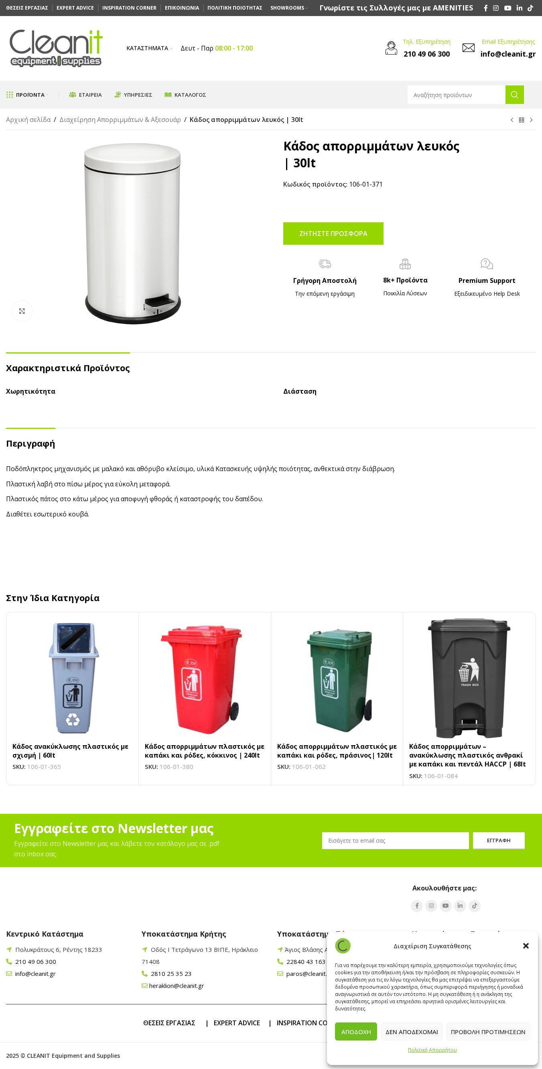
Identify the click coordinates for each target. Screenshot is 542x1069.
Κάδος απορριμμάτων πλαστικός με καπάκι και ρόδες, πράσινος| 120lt (337, 751)
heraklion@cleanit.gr (176, 986)
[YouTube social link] (507, 8)
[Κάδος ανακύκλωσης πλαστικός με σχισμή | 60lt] (72, 678)
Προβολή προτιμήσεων (488, 1032)
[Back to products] (521, 120)
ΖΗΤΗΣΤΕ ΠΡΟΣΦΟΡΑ (333, 233)
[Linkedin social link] (519, 8)
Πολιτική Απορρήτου (432, 1050)
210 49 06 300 (35, 961)
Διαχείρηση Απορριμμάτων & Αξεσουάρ (120, 119)
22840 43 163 (305, 961)
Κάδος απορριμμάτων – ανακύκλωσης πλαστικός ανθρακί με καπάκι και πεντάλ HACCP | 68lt (467, 755)
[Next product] (531, 120)
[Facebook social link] (486, 8)
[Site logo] (56, 47)
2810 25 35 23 (170, 973)
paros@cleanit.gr (309, 973)
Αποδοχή (356, 1032)
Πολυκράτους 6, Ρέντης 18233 (58, 949)
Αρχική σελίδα (28, 119)
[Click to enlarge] (22, 311)
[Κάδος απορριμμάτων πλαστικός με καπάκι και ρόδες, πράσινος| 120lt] (337, 678)
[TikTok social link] (530, 8)
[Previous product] (512, 120)
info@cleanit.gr (35, 973)
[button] (526, 946)
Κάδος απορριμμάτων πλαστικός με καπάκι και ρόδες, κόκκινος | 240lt (204, 751)
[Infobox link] (396, 7)
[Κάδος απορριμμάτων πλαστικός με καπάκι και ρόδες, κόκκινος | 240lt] (205, 678)
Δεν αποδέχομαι (412, 1032)
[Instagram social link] (496, 8)
